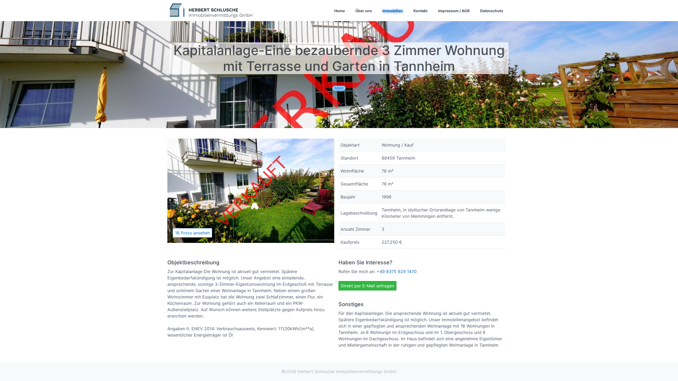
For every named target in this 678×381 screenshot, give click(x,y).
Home (339, 10)
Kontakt (420, 10)
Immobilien (392, 10)
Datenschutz (491, 10)
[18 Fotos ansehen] (250, 241)
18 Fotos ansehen (192, 232)
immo (339, 88)
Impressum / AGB (454, 10)
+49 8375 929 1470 (397, 271)
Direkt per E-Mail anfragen (367, 285)
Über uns (363, 10)
